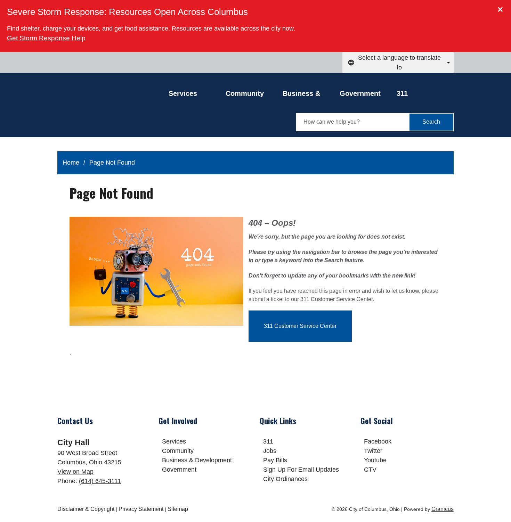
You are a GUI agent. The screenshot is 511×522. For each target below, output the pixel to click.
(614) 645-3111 (100, 481)
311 (402, 93)
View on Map (75, 471)
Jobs (269, 450)
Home (71, 162)
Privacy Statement (141, 509)
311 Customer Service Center (300, 326)
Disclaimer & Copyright (85, 509)
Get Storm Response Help (46, 38)
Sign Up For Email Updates (301, 469)
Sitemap (178, 509)
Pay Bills (275, 460)
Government (360, 93)
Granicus (442, 509)
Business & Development (304, 95)
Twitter (373, 450)
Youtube (375, 460)
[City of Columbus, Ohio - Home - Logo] (113, 110)
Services (174, 441)
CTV (370, 469)
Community (245, 93)
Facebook (377, 441)
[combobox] (398, 62)
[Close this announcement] (503, 7)
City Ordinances (285, 478)
